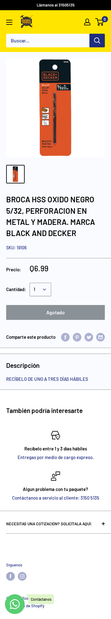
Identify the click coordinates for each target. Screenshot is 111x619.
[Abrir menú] (9, 22)
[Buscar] (97, 40)
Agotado (55, 312)
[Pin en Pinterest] (77, 337)
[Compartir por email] (100, 337)
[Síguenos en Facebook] (10, 576)
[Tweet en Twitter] (88, 337)
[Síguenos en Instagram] (22, 576)
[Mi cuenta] (87, 22)
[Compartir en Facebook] (65, 337)
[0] (100, 22)
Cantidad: (16, 289)
